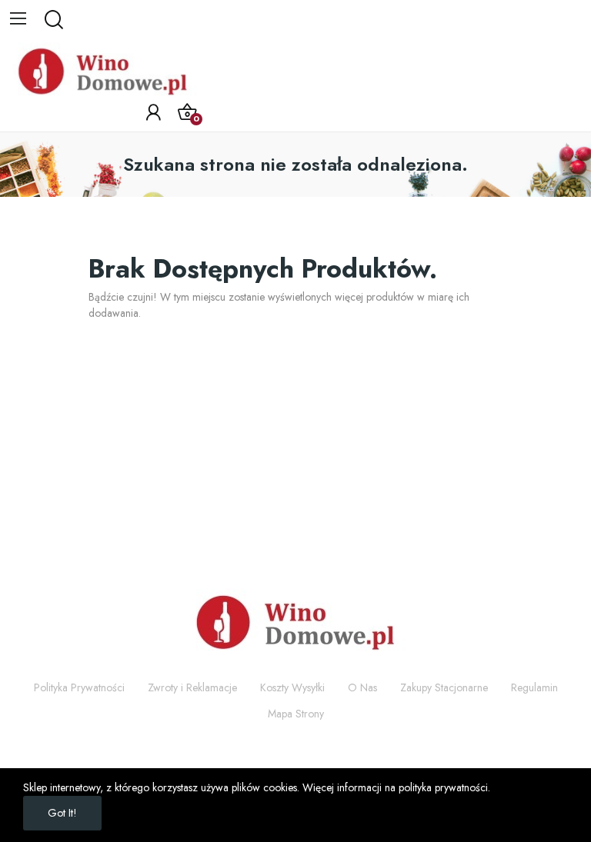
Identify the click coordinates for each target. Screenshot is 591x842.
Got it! (62, 812)
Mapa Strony (296, 713)
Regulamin (534, 687)
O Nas (362, 687)
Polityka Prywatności (79, 687)
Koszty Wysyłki (292, 687)
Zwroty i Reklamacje (192, 687)
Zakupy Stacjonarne (444, 687)
